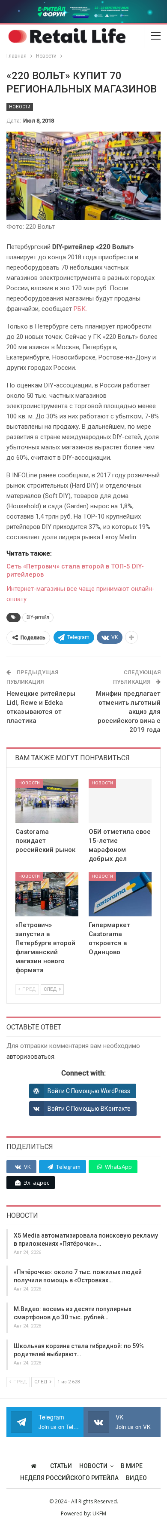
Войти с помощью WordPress (89, 1091)
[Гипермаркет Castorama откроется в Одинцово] (120, 894)
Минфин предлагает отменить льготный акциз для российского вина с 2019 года (128, 712)
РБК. (80, 309)
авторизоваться (30, 1056)
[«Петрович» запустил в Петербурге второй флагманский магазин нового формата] (46, 894)
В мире (132, 1465)
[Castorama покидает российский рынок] (46, 801)
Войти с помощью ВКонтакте (89, 1108)
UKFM (99, 1513)
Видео (136, 1478)
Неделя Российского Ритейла (69, 1478)
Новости (19, 106)
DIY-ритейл (38, 617)
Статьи (61, 1465)
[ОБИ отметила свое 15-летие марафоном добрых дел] (120, 801)
